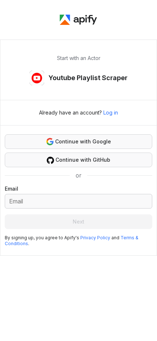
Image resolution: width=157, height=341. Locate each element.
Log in (110, 112)
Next (78, 221)
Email (11, 189)
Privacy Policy (95, 237)
